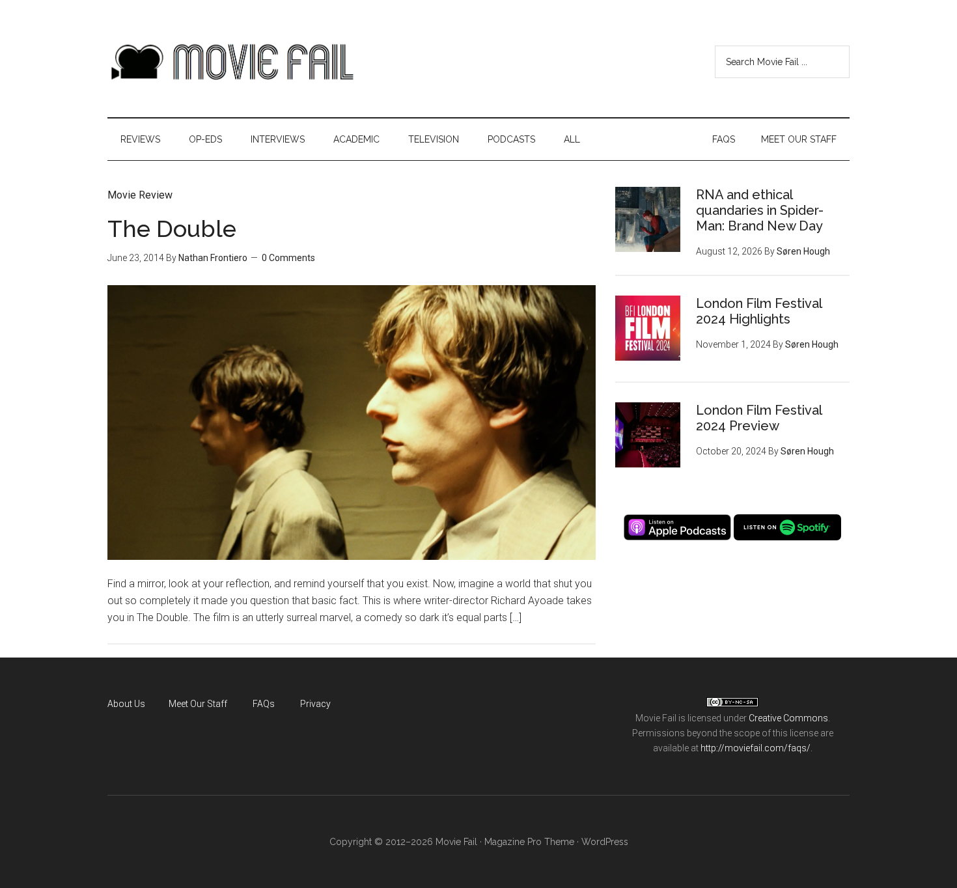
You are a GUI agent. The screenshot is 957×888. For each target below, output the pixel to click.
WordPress (604, 842)
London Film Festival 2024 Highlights (759, 311)
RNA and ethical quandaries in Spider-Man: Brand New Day (760, 210)
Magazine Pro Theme (529, 842)
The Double (171, 228)
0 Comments (288, 258)
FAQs (264, 704)
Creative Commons (788, 718)
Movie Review (140, 195)
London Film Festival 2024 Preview (759, 418)
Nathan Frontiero (212, 258)
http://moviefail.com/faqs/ (755, 748)
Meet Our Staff (198, 704)
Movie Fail (231, 62)
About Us (126, 704)
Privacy (315, 704)
